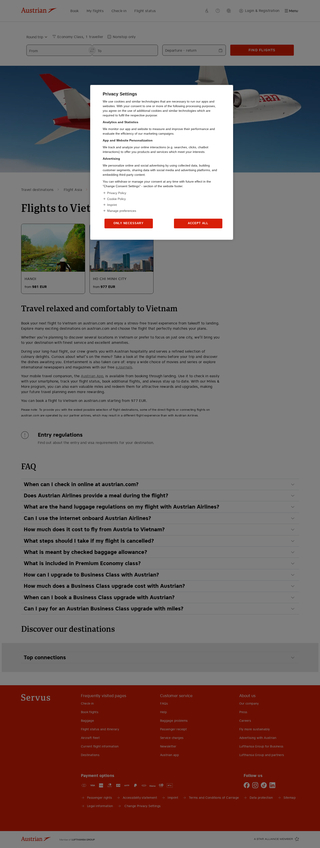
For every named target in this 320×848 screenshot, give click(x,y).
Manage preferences (121, 210)
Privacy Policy (116, 193)
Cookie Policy (116, 199)
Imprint (112, 205)
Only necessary (128, 223)
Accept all (198, 223)
